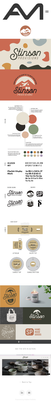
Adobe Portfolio (30, 399)
